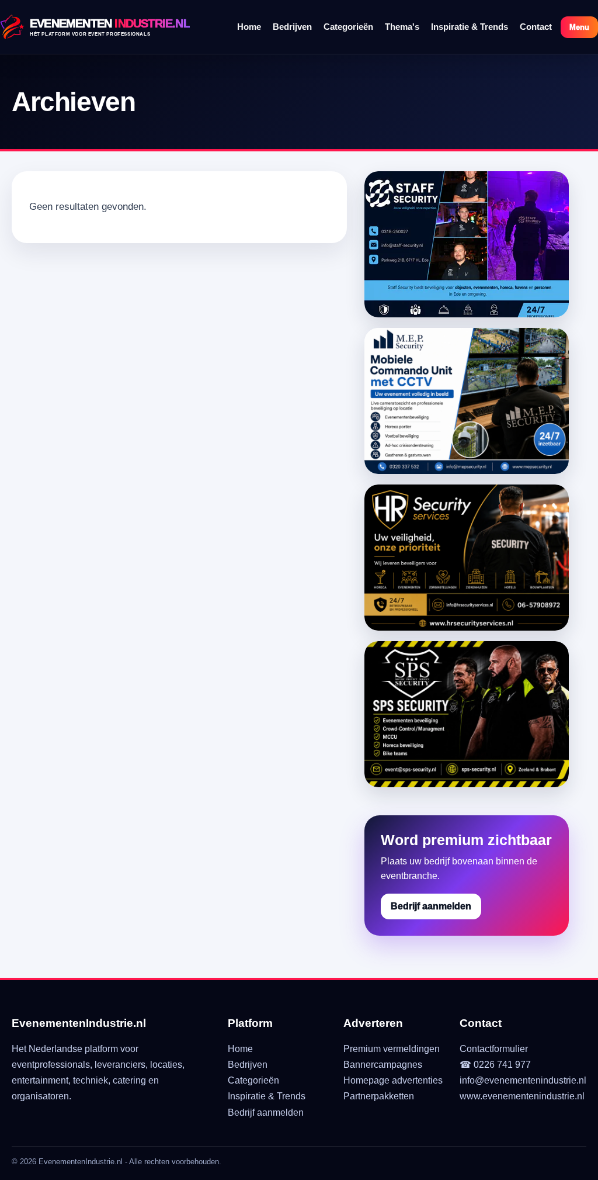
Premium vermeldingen (391, 1049)
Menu (579, 27)
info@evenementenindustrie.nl (523, 1080)
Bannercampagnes (382, 1065)
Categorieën (348, 27)
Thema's (402, 27)
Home (249, 27)
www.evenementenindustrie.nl (522, 1096)
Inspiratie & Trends (469, 27)
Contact (536, 27)
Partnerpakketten (378, 1096)
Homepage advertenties (393, 1080)
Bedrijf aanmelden (431, 906)
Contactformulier (494, 1049)
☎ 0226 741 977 (495, 1065)
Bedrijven (292, 27)
